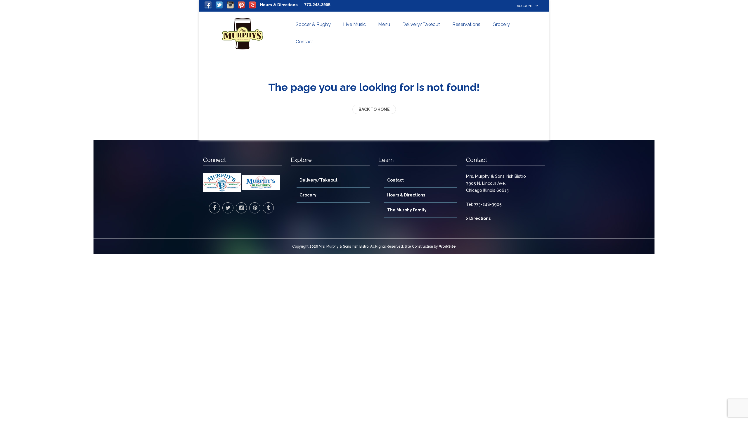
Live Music (354, 24)
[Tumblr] (268, 207)
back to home (374, 109)
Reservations (466, 24)
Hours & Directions (279, 4)
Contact (304, 41)
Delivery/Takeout (421, 24)
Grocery (501, 24)
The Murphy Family (407, 210)
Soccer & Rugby (313, 24)
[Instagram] (241, 207)
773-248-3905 (317, 4)
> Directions (478, 218)
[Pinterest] (254, 207)
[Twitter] (227, 207)
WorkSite (447, 246)
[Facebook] (214, 207)
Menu (384, 24)
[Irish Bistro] (242, 34)
